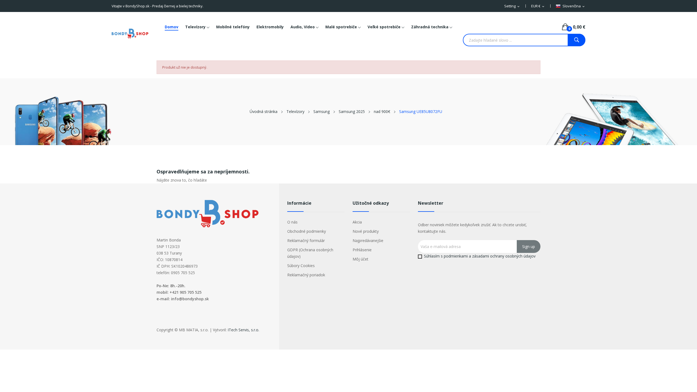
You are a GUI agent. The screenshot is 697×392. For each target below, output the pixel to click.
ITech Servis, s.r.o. (243, 329)
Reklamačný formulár (306, 240)
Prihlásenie (362, 249)
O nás (292, 222)
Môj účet (360, 259)
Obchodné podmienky (306, 231)
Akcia (357, 222)
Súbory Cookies (301, 265)
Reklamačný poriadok (306, 274)
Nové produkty (366, 231)
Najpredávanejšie (368, 240)
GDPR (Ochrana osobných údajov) (310, 253)
